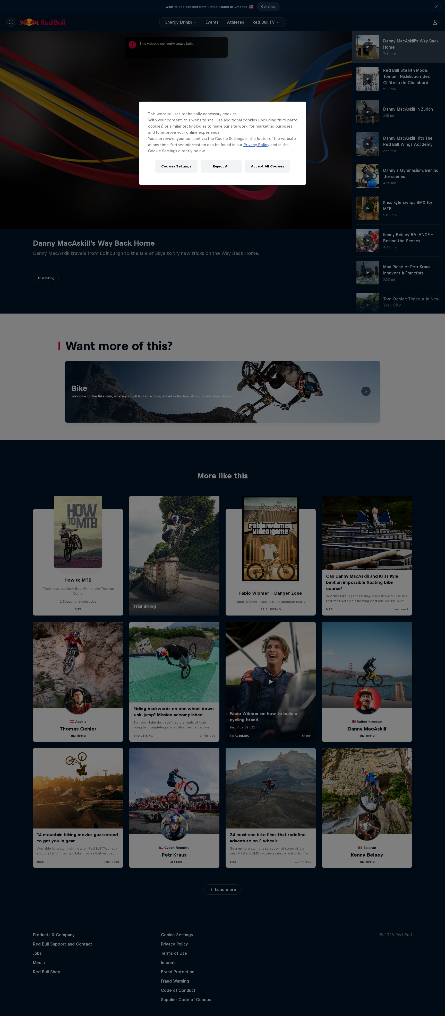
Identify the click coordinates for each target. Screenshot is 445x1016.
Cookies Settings (176, 166)
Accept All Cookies (267, 166)
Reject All (221, 166)
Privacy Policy (256, 144)
